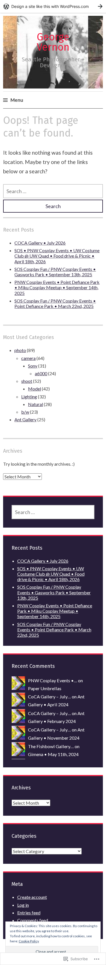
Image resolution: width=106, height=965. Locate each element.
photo (20, 350)
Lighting (29, 396)
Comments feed (32, 920)
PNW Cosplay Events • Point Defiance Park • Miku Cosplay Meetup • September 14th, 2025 (56, 287)
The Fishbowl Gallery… (51, 746)
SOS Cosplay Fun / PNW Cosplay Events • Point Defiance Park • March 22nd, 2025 (55, 303)
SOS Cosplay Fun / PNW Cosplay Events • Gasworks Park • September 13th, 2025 (55, 271)
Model (34, 388)
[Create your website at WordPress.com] (53, 6)
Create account (32, 897)
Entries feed (28, 912)
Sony (32, 365)
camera (28, 358)
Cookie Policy (29, 941)
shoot (26, 381)
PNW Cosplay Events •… (52, 680)
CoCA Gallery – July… (49, 696)
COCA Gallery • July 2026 (40, 242)
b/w (25, 412)
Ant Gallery (25, 419)
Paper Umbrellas (44, 688)
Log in (23, 905)
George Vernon (53, 42)
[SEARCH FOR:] (53, 191)
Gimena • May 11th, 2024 (53, 754)
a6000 (41, 373)
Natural (35, 404)
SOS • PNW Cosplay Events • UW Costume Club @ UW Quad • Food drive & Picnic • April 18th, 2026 (56, 256)
